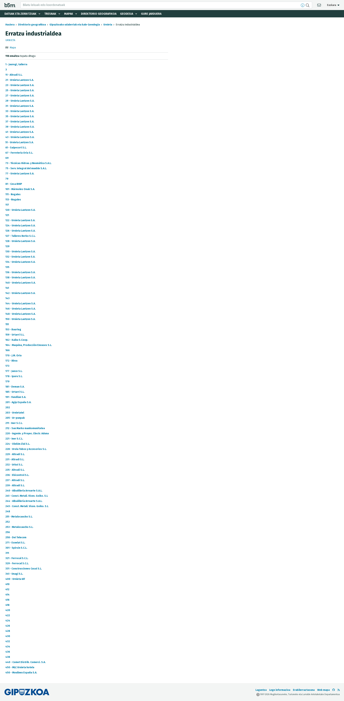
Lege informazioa (279, 690)
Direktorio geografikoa (98, 13)
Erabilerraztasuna (304, 690)
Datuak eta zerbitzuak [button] (20, 13)
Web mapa (323, 690)
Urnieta (107, 24)
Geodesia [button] (126, 13)
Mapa (13, 47)
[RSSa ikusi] (339, 690)
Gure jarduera (151, 13)
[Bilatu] (308, 5)
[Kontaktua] (319, 4)
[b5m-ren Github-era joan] (333, 690)
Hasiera (10, 24)
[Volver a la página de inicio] (9, 5)
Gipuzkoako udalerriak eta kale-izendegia (74, 24)
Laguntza (261, 690)
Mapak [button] (68, 13)
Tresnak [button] (50, 13)
